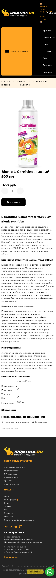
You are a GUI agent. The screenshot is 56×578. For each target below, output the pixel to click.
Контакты (47, 72)
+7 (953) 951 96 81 (14, 532)
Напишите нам (11, 557)
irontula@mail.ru (12, 537)
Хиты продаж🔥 (11, 499)
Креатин (8, 481)
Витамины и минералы (14, 467)
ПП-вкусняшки (11, 474)
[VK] (11, 527)
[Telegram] (6, 527)
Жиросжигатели (11, 471)
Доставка (47, 65)
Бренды (47, 30)
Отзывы (47, 51)
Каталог (21, 81)
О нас (46, 44)
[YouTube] (16, 527)
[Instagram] (20, 527)
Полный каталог (11, 484)
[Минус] (4, 190)
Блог (45, 58)
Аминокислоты (11, 477)
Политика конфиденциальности (19, 520)
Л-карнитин (24, 84)
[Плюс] (20, 190)
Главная (5, 81)
